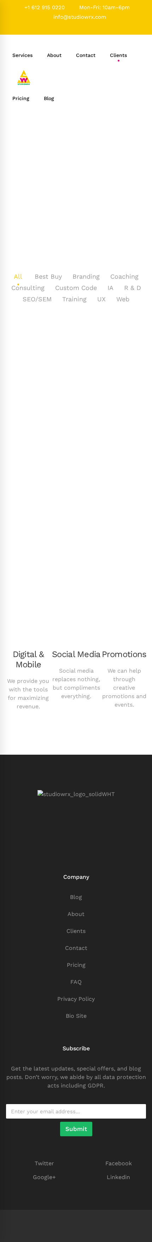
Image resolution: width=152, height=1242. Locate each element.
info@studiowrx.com (79, 17)
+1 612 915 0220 (44, 7)
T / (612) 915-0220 (76, 861)
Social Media (76, 654)
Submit (76, 1128)
